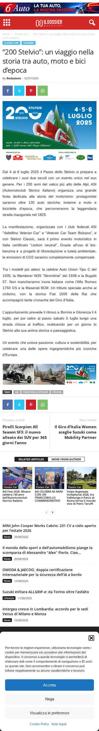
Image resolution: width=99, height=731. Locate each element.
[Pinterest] (31, 91)
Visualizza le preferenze (49, 713)
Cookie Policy (39, 724)
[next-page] (52, 512)
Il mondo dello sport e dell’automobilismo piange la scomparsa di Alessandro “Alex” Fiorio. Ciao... (47, 550)
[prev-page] (46, 512)
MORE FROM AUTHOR (66, 459)
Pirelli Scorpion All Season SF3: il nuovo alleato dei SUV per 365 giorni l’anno (25, 434)
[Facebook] (8, 91)
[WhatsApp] (43, 91)
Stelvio (56, 392)
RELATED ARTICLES (31, 459)
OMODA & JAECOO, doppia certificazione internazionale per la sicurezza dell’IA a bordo (42, 572)
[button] (91, 638)
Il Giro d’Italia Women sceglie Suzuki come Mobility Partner (75, 432)
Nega (49, 699)
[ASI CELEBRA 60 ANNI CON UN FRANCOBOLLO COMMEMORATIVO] (49, 478)
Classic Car (21, 34)
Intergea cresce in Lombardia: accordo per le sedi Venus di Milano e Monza (45, 611)
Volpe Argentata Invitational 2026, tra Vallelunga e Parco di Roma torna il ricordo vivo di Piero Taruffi (81, 497)
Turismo (28, 43)
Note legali (59, 724)
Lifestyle (9, 598)
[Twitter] (19, 91)
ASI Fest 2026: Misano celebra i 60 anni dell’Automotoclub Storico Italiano (17, 496)
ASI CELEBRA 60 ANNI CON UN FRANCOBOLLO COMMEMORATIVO (49, 496)
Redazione (14, 78)
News (7, 536)
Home (6, 34)
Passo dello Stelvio (35, 392)
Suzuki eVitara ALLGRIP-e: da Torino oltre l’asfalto (46, 591)
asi (17, 392)
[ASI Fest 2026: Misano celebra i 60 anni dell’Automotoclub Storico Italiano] (17, 478)
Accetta (49, 685)
